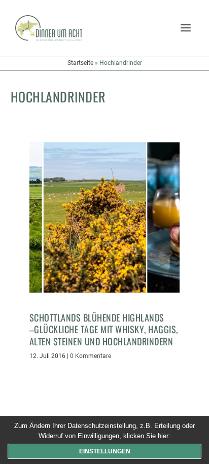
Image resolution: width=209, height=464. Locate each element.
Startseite (80, 62)
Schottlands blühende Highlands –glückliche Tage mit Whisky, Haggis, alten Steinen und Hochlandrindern (103, 329)
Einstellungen (104, 451)
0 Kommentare (90, 356)
